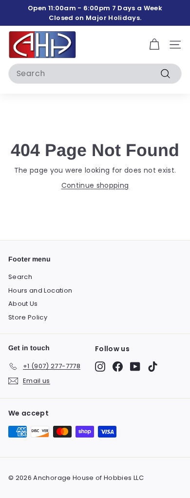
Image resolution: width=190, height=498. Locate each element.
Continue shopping (95, 185)
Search (20, 276)
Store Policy (27, 317)
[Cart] (154, 44)
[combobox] (95, 73)
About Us (23, 303)
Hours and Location (40, 290)
